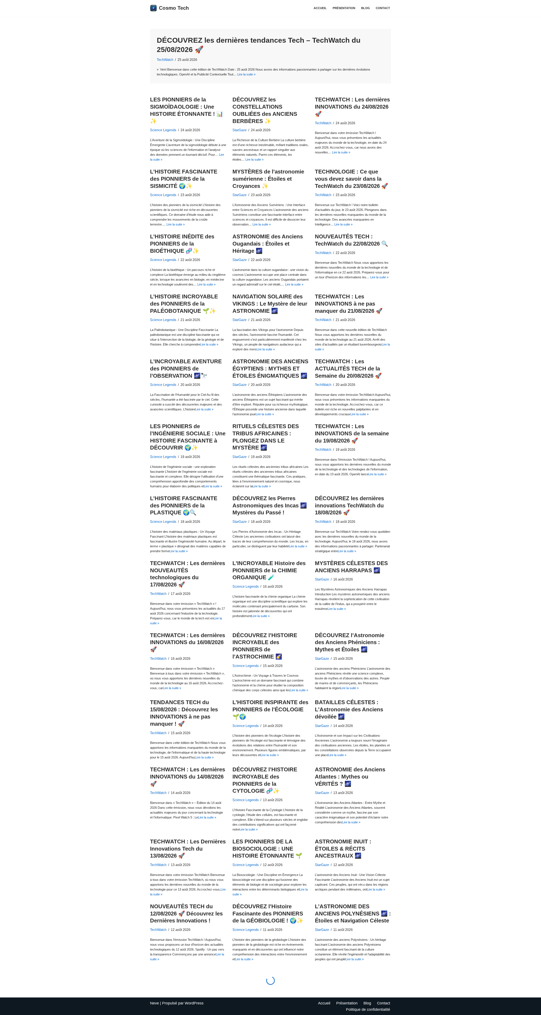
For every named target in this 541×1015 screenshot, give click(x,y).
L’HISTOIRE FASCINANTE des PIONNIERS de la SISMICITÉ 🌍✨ (183, 178)
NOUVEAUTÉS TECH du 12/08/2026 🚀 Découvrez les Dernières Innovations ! (186, 913)
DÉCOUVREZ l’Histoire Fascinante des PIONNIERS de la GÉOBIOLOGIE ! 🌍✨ (267, 913)
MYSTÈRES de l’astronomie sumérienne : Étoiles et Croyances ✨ (268, 178)
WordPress (194, 1003)
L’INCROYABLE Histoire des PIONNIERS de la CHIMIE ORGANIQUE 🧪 (269, 570)
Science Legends (163, 130)
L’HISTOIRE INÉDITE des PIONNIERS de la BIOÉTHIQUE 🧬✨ (182, 243)
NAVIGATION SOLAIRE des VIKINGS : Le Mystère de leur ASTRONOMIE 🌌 (269, 303)
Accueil (320, 8)
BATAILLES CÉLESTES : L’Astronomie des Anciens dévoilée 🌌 (349, 709)
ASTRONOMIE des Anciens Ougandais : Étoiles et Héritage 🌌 (267, 243)
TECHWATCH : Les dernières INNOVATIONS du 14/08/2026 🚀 (187, 776)
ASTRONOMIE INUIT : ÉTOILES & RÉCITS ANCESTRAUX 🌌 (343, 848)
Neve (154, 1003)
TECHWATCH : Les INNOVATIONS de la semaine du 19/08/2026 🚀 (352, 433)
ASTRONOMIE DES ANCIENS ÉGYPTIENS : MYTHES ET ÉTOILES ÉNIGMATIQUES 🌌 (270, 368)
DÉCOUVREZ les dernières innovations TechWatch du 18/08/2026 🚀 (349, 505)
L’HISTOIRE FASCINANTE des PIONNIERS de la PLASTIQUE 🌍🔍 (183, 505)
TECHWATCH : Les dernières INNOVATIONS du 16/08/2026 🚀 (187, 642)
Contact (383, 8)
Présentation (344, 8)
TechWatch (165, 59)
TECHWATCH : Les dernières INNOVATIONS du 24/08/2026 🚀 (352, 106)
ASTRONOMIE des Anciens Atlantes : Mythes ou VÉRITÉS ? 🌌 (350, 776)
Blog (365, 8)
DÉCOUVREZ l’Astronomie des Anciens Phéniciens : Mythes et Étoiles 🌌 (349, 642)
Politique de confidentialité (368, 1009)
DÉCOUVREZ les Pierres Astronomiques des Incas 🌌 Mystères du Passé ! (269, 505)
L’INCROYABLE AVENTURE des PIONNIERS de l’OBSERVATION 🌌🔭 (186, 368)
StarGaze (239, 130)
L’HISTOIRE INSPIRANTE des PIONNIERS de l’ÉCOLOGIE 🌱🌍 (270, 709)
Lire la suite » (246, 74)
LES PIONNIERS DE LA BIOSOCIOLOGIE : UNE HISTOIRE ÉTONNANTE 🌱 (267, 848)
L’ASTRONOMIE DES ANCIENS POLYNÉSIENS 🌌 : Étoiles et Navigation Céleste (353, 913)
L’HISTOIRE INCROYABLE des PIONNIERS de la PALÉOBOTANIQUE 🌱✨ (184, 303)
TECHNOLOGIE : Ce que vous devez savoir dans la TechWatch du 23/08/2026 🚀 (351, 178)
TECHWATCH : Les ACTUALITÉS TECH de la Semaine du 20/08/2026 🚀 (348, 368)
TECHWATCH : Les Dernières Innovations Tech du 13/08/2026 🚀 (188, 848)
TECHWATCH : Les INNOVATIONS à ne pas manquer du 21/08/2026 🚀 (349, 303)
